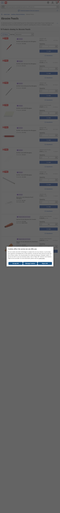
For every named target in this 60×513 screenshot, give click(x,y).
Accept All (16, 263)
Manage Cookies (30, 263)
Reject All (45, 263)
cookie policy (42, 258)
